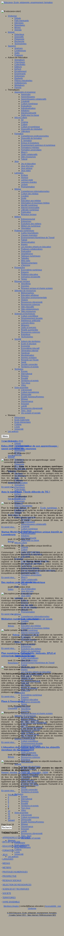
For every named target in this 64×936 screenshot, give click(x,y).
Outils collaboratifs (29, 579)
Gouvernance (27, 826)
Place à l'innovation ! (13, 701)
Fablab (24, 665)
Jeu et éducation (28, 589)
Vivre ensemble (21, 813)
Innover (11, 457)
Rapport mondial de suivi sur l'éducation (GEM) (24, 772)
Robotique (25, 759)
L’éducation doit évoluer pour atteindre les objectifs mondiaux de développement (30, 748)
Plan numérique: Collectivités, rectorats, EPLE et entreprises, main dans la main (28, 654)
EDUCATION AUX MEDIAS (14, 846)
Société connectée (29, 789)
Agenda (17, 455)
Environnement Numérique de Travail (37, 663)
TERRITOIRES (9, 897)
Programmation (28, 612)
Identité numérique (29, 630)
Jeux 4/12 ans (27, 591)
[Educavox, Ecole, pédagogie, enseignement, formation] (27, 2)
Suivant (11, 820)
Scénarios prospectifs (30, 702)
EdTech (17, 494)
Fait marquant (14, 499)
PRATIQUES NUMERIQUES (15, 872)
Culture (24, 549)
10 (9, 811)
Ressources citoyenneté (32, 833)
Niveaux (11, 840)
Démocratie (26, 819)
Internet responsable (30, 633)
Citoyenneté (26, 815)
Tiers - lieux (26, 836)
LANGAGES (7, 859)
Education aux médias (31, 626)
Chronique (12, 708)
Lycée (17, 852)
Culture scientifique (29, 741)
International (26, 799)
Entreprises (19, 501)
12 (9, 816)
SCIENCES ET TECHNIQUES (15, 889)
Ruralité (24, 803)
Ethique (24, 824)
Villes (23, 810)
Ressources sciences (30, 757)
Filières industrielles (23, 506)
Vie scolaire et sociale (31, 838)
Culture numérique (29, 529)
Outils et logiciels (28, 753)
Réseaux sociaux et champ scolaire (37, 713)
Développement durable (32, 743)
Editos (10, 589)
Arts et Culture (20, 543)
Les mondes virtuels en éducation (36, 672)
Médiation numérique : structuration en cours (26, 619)
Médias (17, 614)
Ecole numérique (49, 508)
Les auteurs (13, 856)
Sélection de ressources (25, 716)
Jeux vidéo (26, 596)
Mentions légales (11, 906)
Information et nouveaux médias (35, 628)
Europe (24, 796)
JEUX (5, 855)
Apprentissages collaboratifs (33, 524)
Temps (24, 704)
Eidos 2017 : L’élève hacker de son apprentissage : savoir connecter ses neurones (29, 447)
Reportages (19, 450)
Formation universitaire (31, 575)
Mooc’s (24, 577)
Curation (25, 621)
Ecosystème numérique (31, 695)
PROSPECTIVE (9, 876)
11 (9, 813)
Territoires (18, 794)
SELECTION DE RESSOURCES (16, 885)
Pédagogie (19, 464)
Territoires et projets (30, 792)
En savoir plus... (8, 487)
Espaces (25, 697)
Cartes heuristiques (29, 658)
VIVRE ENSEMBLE (11, 902)
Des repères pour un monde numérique (23, 582)
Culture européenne (30, 817)
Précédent (12, 795)
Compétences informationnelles (35, 616)
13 (9, 818)
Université (18, 854)
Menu (5, 436)
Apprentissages (28, 522)
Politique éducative (29, 699)
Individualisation (28, 533)
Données (25, 711)
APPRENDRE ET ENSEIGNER (16, 837)
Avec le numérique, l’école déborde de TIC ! (25, 491)
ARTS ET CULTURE (11, 842)
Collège (17, 849)
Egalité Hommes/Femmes (32, 822)
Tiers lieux (25, 808)
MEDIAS (6, 863)
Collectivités (19, 489)
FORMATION (8, 850)
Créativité (25, 526)
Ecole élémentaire (22, 847)
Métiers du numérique (31, 651)
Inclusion (25, 829)
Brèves (11, 541)
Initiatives (25, 536)
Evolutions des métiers (31, 649)
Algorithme (26, 709)
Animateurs (19, 485)
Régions (25, 801)
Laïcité (24, 831)
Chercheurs (19, 487)
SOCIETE (6, 893)
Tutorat (24, 584)
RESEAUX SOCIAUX (11, 880)
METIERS (6, 867)
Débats (17, 443)
